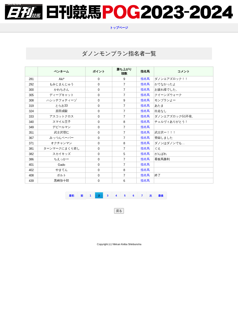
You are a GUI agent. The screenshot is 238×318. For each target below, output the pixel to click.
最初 (71, 195)
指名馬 (145, 79)
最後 (160, 195)
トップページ (119, 27)
